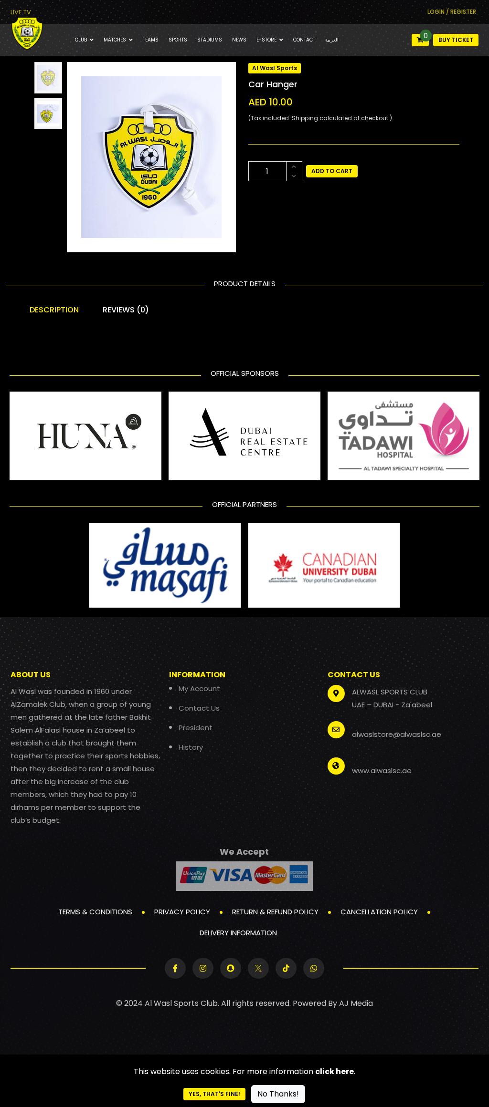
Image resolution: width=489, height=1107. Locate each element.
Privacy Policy (182, 912)
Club (81, 39)
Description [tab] (54, 309)
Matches (115, 39)
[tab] (48, 77)
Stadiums (209, 39)
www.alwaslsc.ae (382, 771)
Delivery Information (238, 933)
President (196, 727)
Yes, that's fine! (214, 1094)
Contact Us (199, 708)
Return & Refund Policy (275, 912)
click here (334, 1071)
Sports (178, 39)
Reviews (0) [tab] (126, 309)
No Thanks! (278, 1093)
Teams (151, 39)
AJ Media (356, 1003)
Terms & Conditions (95, 912)
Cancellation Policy (379, 912)
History (191, 747)
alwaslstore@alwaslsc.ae (396, 734)
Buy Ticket (455, 40)
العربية (332, 39)
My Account (199, 688)
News (239, 39)
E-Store (266, 39)
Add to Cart (331, 171)
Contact (304, 39)
